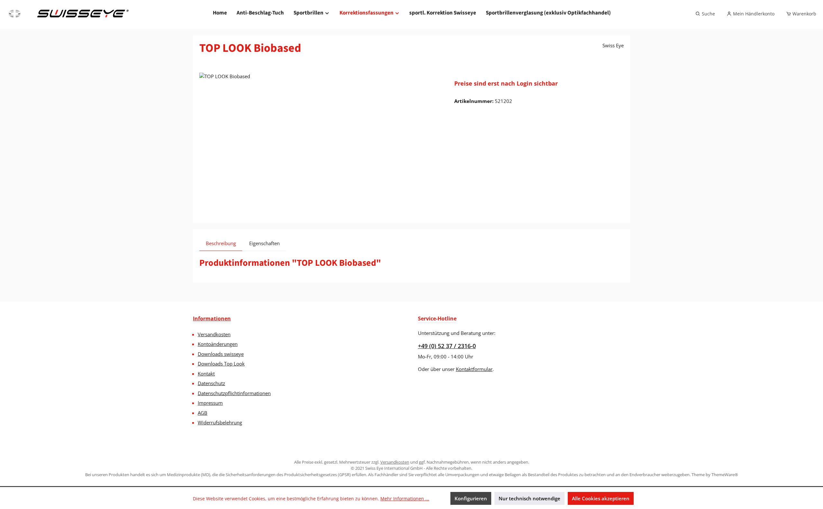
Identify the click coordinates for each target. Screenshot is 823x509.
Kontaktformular (474, 369)
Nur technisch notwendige (529, 498)
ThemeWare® (724, 474)
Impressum (210, 403)
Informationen (212, 318)
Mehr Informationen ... (404, 498)
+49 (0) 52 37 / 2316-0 (447, 346)
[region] (320, 142)
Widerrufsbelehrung (220, 422)
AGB (202, 413)
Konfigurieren (471, 498)
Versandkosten (214, 334)
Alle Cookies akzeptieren (600, 498)
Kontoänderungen (218, 344)
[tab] (220, 243)
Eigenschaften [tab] (264, 243)
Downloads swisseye (221, 354)
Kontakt (206, 373)
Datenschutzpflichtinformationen (234, 393)
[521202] (320, 142)
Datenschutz (211, 383)
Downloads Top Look (221, 363)
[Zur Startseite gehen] (67, 14)
